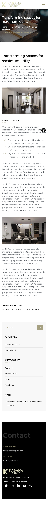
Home (4, 27)
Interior (8, 379)
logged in (18, 309)
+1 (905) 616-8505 (10, 460)
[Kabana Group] (11, 4)
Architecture (11, 374)
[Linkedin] (18, 486)
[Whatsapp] (30, 486)
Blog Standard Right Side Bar (25, 27)
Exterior (26, 402)
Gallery (32, 402)
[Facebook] (6, 486)
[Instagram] (12, 486)
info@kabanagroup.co (13, 451)
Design (19, 402)
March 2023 (10, 350)
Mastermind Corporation (19, 481)
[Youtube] (24, 486)
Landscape (10, 405)
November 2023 (12, 345)
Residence (9, 385)
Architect (6, 30)
